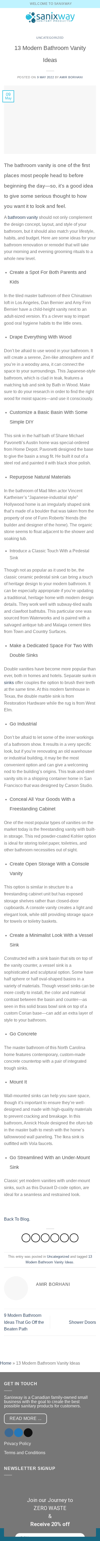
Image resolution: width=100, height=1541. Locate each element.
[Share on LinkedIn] (74, 1237)
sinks (9, 682)
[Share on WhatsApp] (26, 1237)
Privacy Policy (17, 1443)
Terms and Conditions (24, 1452)
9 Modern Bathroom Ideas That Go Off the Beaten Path (24, 1322)
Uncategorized (49, 37)
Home (5, 1363)
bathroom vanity (23, 217)
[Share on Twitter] (45, 1237)
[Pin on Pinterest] (64, 1237)
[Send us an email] (28, 1432)
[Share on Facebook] (35, 1237)
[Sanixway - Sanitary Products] (50, 17)
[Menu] (7, 17)
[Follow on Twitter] (18, 1432)
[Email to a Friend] (54, 1237)
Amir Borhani (71, 77)
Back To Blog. (17, 1219)
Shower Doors (82, 1322)
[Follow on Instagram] (9, 1432)
